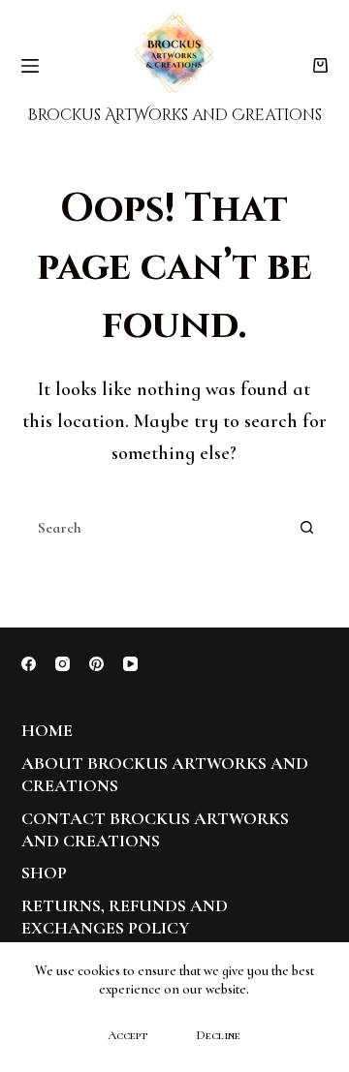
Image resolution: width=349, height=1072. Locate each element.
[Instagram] (62, 664)
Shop (44, 872)
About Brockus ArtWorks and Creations (164, 774)
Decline (218, 1035)
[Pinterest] (96, 664)
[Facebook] (28, 664)
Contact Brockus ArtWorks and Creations (155, 829)
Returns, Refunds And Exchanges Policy (124, 916)
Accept (127, 1035)
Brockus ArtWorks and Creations (174, 115)
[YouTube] (130, 664)
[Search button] (306, 527)
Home (47, 730)
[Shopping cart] (320, 65)
